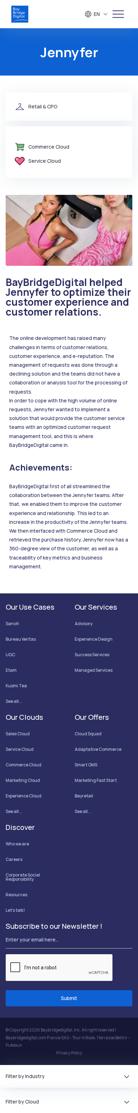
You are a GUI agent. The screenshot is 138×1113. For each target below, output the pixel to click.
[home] (19, 14)
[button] (97, 14)
